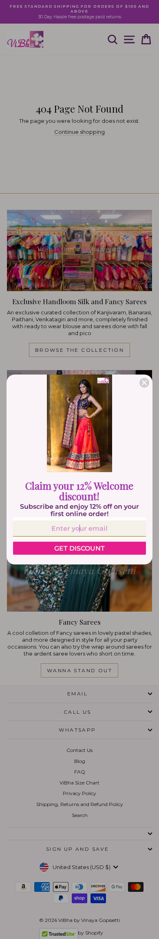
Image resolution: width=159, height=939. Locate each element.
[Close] (144, 383)
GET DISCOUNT (79, 548)
